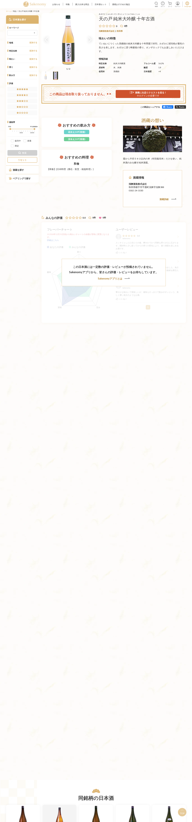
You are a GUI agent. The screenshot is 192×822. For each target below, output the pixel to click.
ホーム (8, 11)
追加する (33, 42)
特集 (68, 4)
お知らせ (56, 4)
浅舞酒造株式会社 (107, 31)
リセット (22, 159)
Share (169, 107)
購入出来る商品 (82, 4)
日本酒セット (101, 4)
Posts (181, 107)
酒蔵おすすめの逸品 (121, 4)
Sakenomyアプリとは (110, 278)
